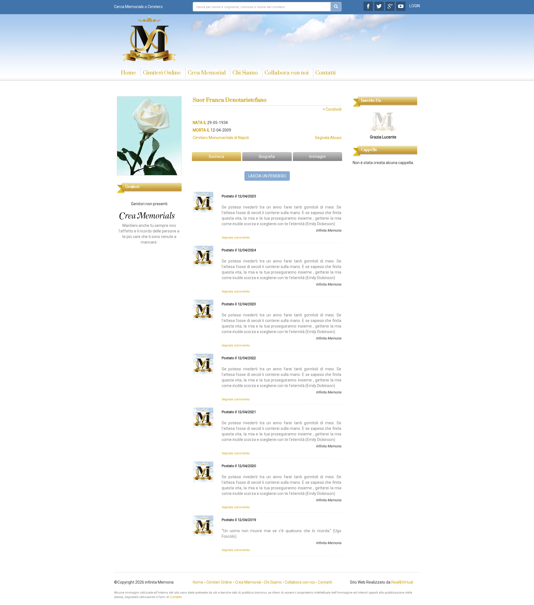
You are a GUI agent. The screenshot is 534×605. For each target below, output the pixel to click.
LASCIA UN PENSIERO (267, 176)
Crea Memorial (207, 73)
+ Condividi (332, 109)
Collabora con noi (286, 73)
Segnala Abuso (328, 137)
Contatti (325, 73)
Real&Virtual (402, 582)
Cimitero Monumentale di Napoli (221, 137)
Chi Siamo (245, 73)
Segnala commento (235, 237)
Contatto (176, 597)
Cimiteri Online (162, 73)
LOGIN (414, 6)
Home (128, 73)
